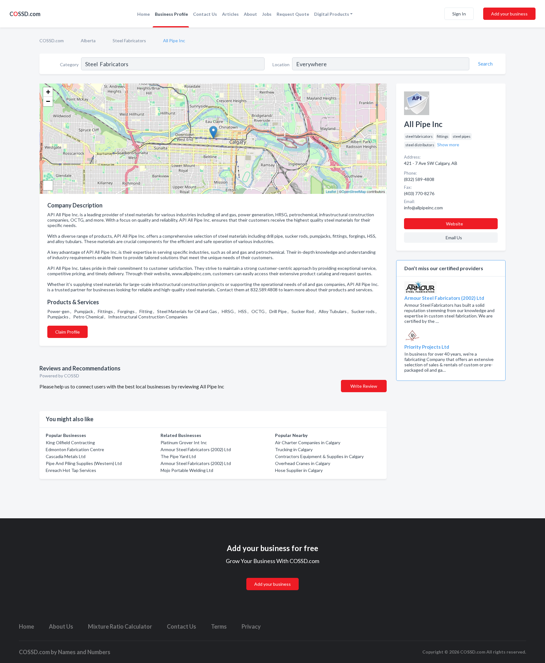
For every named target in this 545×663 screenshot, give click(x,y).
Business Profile (171, 14)
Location (281, 64)
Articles (230, 14)
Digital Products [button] (331, 14)
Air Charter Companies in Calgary (307, 442)
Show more (448, 144)
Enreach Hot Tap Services (71, 470)
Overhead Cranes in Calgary (302, 463)
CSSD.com (24, 13)
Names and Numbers (84, 651)
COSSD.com (51, 40)
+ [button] (48, 92)
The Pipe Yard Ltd (178, 456)
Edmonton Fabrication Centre (75, 449)
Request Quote (293, 14)
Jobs (267, 14)
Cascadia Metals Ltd (65, 456)
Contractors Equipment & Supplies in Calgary (319, 456)
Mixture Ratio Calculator (120, 626)
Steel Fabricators (129, 40)
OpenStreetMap (354, 191)
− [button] (48, 101)
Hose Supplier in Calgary (299, 470)
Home (143, 14)
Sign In (459, 13)
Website (454, 223)
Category (69, 64)
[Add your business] (272, 576)
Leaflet (331, 191)
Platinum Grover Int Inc (184, 442)
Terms (219, 626)
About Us (61, 626)
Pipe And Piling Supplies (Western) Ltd (84, 463)
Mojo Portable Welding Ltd (187, 470)
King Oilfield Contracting (70, 442)
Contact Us (205, 14)
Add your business (509, 13)
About (250, 14)
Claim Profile (67, 331)
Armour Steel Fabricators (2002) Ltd (196, 449)
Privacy (251, 626)
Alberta (88, 40)
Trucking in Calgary (294, 449)
